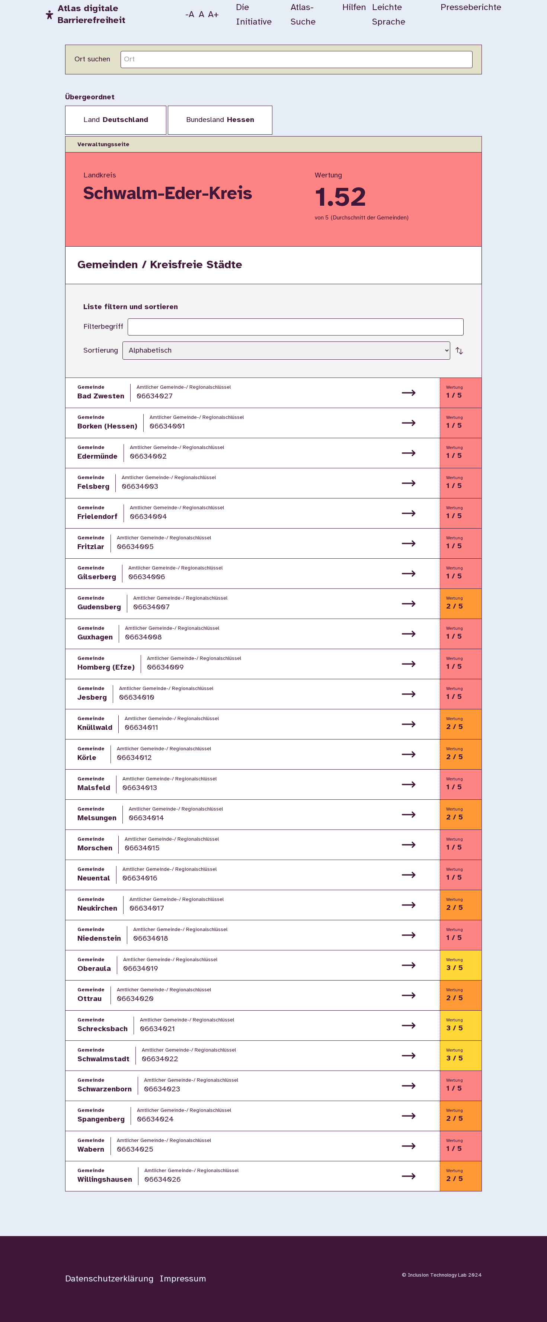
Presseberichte (471, 7)
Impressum (183, 1279)
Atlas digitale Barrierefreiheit (91, 14)
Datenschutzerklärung (109, 1279)
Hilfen (354, 7)
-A (189, 14)
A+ (213, 14)
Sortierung (100, 350)
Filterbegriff (103, 327)
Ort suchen (92, 59)
